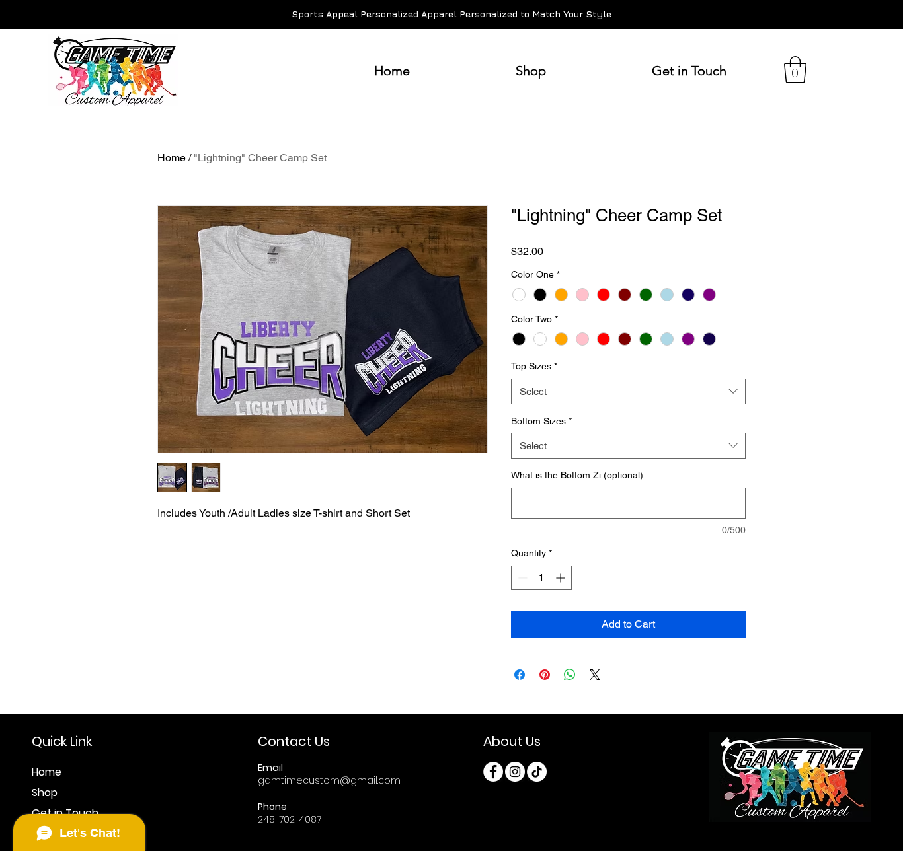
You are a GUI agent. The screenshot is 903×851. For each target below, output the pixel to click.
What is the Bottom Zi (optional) (577, 475)
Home (171, 157)
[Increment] (561, 577)
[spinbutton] (541, 577)
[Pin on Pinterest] (545, 675)
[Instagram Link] (515, 772)
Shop (45, 792)
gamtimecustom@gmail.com (329, 780)
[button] (795, 69)
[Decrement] (521, 577)
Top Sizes (534, 366)
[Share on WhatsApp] (570, 675)
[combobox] (628, 391)
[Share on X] (595, 675)
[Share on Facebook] (520, 675)
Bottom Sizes (541, 421)
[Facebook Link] (493, 772)
